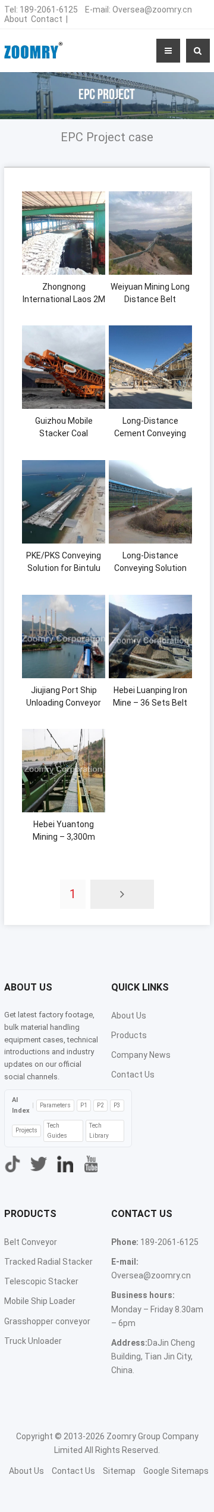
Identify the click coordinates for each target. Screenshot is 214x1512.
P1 (83, 1105)
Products (129, 1035)
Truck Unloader (33, 1341)
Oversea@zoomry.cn (152, 9)
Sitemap (119, 1471)
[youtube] (91, 1164)
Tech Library (99, 1130)
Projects (26, 1130)
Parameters (55, 1105)
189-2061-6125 (49, 9)
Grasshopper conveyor (47, 1321)
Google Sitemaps (176, 1471)
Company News (141, 1055)
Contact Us (133, 1074)
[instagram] (64, 1164)
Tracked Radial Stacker (48, 1261)
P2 (100, 1105)
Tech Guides (57, 1130)
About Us (128, 1015)
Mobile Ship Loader (39, 1301)
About (15, 19)
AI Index (21, 1105)
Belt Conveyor (30, 1242)
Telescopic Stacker (41, 1281)
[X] (38, 1164)
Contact (46, 19)
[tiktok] (12, 1164)
